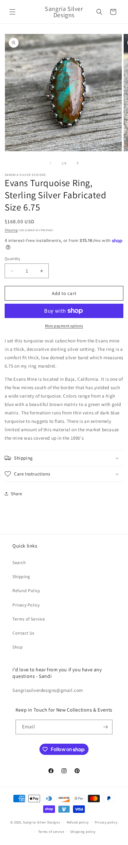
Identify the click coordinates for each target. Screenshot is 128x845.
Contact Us (23, 633)
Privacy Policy (25, 605)
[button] (12, 12)
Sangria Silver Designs (41, 822)
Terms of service (51, 831)
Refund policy (78, 822)
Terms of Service (28, 619)
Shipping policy (83, 831)
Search (19, 562)
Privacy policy (106, 822)
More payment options (64, 325)
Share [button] (16, 493)
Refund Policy (26, 590)
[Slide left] (50, 163)
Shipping (11, 230)
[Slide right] (78, 163)
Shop (17, 647)
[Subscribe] (105, 727)
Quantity (12, 258)
